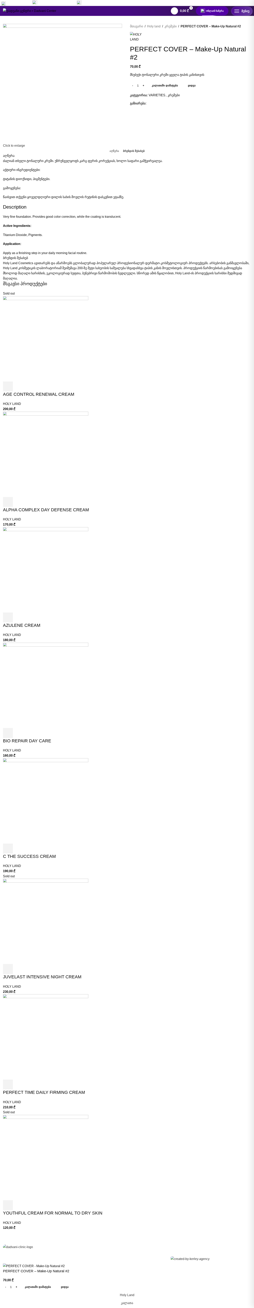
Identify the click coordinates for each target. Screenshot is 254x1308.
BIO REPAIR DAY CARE (27, 740)
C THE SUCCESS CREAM (29, 856)
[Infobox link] (53, 3)
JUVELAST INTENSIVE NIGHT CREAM (42, 976)
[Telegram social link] (171, 103)
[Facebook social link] (228, 3)
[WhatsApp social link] (242, 3)
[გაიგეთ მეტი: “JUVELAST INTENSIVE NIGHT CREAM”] (8, 969)
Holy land (154, 26)
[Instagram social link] (235, 3)
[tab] (114, 151)
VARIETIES (157, 95)
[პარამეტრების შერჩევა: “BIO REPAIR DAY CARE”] (8, 733)
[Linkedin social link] (162, 103)
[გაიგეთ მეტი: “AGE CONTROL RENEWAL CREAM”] (8, 386)
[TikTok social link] (250, 3)
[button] (8, 502)
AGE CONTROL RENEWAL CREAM (38, 394)
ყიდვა (192, 85)
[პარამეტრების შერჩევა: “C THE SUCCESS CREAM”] (8, 848)
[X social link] (153, 103)
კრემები (171, 26)
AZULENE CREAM (21, 625)
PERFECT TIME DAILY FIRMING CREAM (44, 1092)
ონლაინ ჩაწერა (215, 11)
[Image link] (18, 1246)
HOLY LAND (12, 403)
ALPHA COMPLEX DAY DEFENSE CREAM (46, 509)
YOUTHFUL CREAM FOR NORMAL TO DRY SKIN (52, 1213)
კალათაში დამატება (165, 85)
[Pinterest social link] (158, 103)
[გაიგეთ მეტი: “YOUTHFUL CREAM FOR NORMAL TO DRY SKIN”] (8, 1205)
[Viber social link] (176, 103)
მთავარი (136, 26)
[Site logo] (29, 10)
